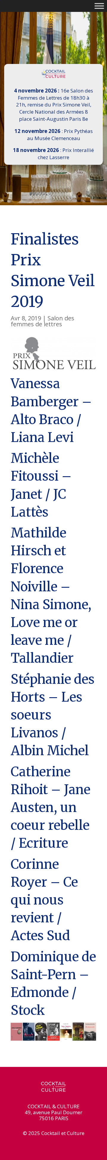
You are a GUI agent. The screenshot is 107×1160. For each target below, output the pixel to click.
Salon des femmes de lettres (42, 321)
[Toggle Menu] (99, 6)
